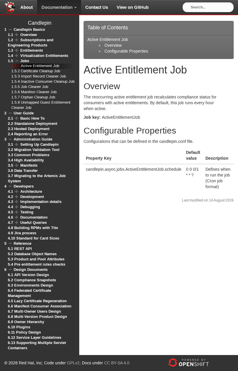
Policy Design (28, 332)
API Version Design (31, 274)
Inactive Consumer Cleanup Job (48, 82)
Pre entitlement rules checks (39, 264)
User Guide (24, 113)
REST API (23, 248)
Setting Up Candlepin (39, 144)
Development (32, 196)
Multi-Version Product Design (40, 316)
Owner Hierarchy (29, 321)
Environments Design (33, 285)
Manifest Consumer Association (42, 306)
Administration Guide (33, 139)
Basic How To (32, 118)
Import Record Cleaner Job (43, 76)
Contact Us (96, 7)
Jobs (24, 60)
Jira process (25, 232)
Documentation (58, 7)
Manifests (28, 165)
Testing (26, 212)
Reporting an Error (31, 134)
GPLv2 (73, 363)
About (26, 7)
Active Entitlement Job (40, 66)
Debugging (30, 206)
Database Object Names (35, 253)
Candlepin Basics (29, 29)
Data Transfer (26, 170)
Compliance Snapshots (35, 280)
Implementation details (41, 201)
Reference (22, 243)
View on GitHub (133, 7)
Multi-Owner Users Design (37, 311)
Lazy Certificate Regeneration (40, 300)
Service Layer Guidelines (38, 337)
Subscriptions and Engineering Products (30, 42)
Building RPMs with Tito (36, 227)
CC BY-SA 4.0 (116, 363)
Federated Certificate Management (29, 293)
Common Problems (31, 154)
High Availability (29, 160)
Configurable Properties (126, 51)
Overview (28, 34)
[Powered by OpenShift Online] (188, 363)
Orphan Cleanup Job (38, 97)
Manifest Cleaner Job (39, 92)
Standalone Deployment (35, 123)
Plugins (23, 327)
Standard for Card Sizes (37, 238)
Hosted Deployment (31, 128)
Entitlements (31, 50)
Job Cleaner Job (34, 87)
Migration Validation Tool (36, 149)
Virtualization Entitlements (44, 55)
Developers (24, 186)
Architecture (31, 191)
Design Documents (31, 269)
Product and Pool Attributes (39, 259)
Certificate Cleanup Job (40, 71)
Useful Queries (33, 222)
